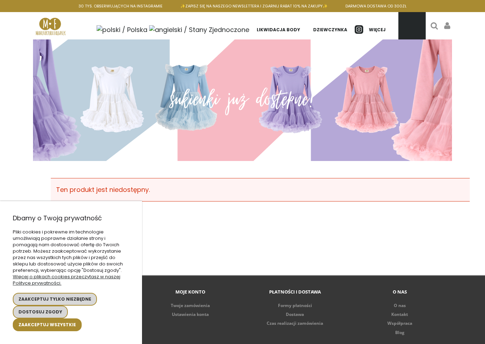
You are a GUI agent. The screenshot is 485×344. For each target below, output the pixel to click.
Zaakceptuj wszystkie (47, 325)
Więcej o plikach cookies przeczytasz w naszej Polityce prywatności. (66, 279)
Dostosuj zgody (40, 312)
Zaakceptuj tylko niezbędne (54, 299)
